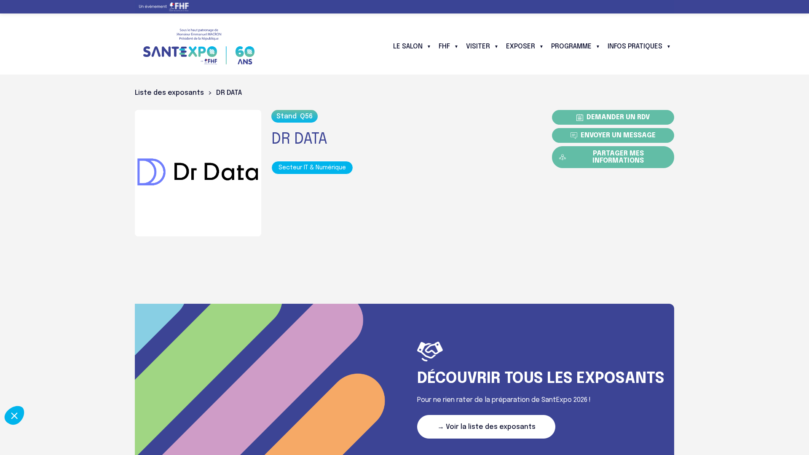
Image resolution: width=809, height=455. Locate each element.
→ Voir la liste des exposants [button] (486, 427)
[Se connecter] (661, 6)
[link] (167, 6)
